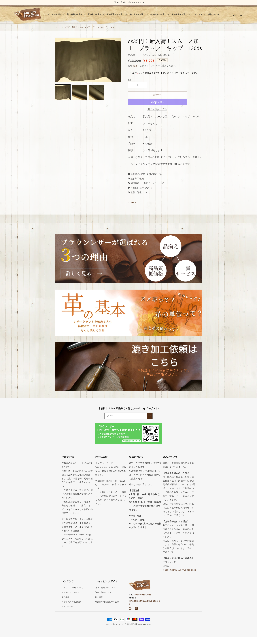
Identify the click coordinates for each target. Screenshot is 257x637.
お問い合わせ (67, 606)
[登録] (149, 416)
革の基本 (65, 597)
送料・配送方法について (106, 587)
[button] (55, 14)
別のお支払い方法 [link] (157, 109)
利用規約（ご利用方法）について (147, 183)
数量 (129, 80)
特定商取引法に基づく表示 (107, 602)
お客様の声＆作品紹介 (71, 602)
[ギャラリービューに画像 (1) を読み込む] (62, 92)
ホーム (57, 27)
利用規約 (99, 597)
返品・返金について (140, 192)
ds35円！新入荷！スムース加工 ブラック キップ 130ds (89, 27)
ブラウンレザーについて (72, 587)
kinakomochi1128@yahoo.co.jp (179, 569)
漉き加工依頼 (137, 178)
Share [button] (133, 202)
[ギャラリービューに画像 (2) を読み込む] (79, 92)
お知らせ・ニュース (70, 592)
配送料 (136, 65)
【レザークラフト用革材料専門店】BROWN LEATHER (132, 624)
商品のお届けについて (142, 187)
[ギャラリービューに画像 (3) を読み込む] (96, 92)
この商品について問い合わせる (146, 173)
